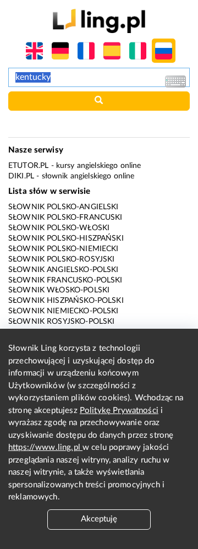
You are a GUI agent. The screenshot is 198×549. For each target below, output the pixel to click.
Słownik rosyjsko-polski (61, 321)
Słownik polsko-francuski (65, 217)
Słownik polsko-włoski (58, 228)
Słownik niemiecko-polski (63, 311)
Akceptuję (99, 519)
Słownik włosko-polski (58, 290)
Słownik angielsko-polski (63, 270)
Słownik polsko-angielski (63, 207)
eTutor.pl (28, 166)
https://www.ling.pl (45, 447)
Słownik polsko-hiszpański (66, 238)
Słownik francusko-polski (65, 280)
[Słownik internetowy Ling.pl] (99, 21)
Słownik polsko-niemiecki (63, 249)
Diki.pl (21, 176)
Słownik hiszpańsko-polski (66, 301)
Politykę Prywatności (119, 410)
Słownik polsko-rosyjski (61, 259)
